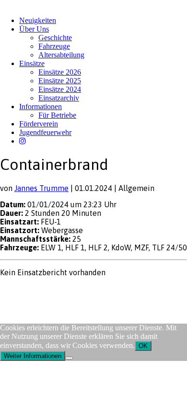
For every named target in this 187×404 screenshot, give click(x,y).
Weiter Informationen (32, 355)
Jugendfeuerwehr (45, 132)
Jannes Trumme (41, 188)
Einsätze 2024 (59, 89)
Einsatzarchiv (58, 98)
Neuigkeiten (37, 20)
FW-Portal (86, 290)
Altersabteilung (61, 55)
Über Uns (34, 29)
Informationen (40, 106)
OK (143, 345)
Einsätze (32, 63)
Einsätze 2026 (59, 72)
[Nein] (69, 358)
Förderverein (38, 124)
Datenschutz (51, 290)
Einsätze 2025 (59, 81)
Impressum (15, 290)
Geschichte (55, 38)
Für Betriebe (57, 115)
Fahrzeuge (54, 46)
